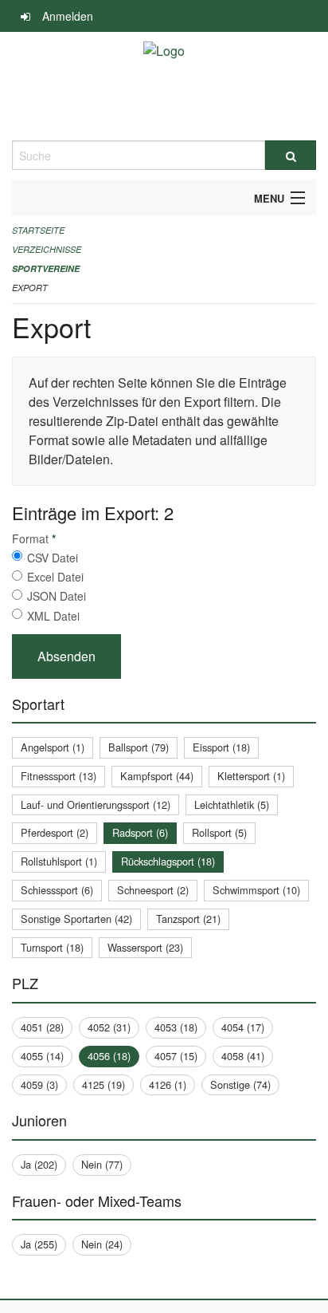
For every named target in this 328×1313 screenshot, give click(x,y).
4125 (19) (103, 1084)
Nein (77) (102, 1164)
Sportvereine (46, 268)
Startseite (38, 230)
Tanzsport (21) (188, 918)
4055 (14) (42, 1055)
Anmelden (67, 16)
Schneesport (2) (153, 889)
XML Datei (53, 616)
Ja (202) (39, 1164)
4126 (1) (167, 1084)
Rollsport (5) (219, 832)
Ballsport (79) (138, 747)
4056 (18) (109, 1055)
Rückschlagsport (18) (168, 861)
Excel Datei (55, 577)
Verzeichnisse (46, 249)
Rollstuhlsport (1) (59, 861)
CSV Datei (52, 558)
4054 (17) (242, 1027)
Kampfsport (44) (156, 775)
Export (30, 288)
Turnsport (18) (52, 947)
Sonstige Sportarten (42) (76, 918)
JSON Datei (56, 596)
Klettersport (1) (251, 775)
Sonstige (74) (240, 1084)
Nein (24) (102, 1244)
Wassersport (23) (145, 947)
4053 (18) (175, 1027)
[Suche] (290, 155)
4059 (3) (39, 1084)
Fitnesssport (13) (58, 775)
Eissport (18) (221, 747)
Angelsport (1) (52, 747)
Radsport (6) (140, 832)
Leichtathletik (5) (231, 804)
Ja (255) (39, 1244)
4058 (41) (242, 1055)
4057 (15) (175, 1055)
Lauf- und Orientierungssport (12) (95, 804)
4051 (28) (42, 1027)
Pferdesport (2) (54, 832)
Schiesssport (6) (57, 889)
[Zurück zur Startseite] (164, 86)
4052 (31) (109, 1027)
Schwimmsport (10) (256, 889)
